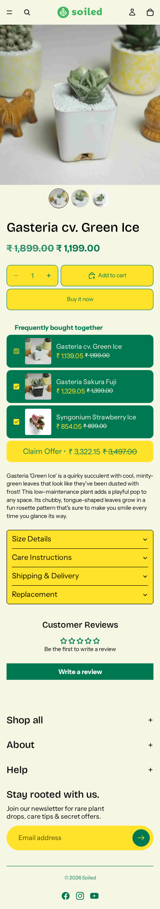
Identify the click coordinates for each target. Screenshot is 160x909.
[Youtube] (94, 896)
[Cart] (150, 12)
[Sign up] (141, 838)
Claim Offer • (80, 451)
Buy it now (80, 299)
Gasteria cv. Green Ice (89, 346)
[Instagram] (80, 896)
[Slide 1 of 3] (59, 198)
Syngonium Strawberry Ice (96, 417)
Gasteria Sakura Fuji (86, 381)
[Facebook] (66, 896)
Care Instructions (42, 557)
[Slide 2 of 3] (80, 198)
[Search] (27, 12)
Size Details (31, 538)
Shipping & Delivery (45, 575)
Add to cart (112, 275)
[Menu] (9, 12)
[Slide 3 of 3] (101, 198)
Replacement (34, 594)
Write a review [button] (80, 671)
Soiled (89, 877)
